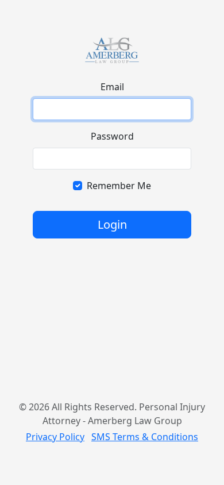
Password (112, 136)
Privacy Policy (55, 436)
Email (112, 86)
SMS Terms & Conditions (144, 436)
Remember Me (119, 185)
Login (112, 224)
